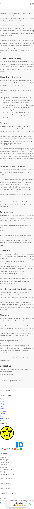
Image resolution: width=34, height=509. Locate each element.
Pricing (2, 404)
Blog (1, 416)
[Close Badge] (26, 501)
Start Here (15, 390)
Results (2, 401)
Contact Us (3, 413)
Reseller (2, 421)
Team (2, 408)
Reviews (2, 399)
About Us (3, 411)
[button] (30, 504)
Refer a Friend (4, 418)
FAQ (1, 406)
